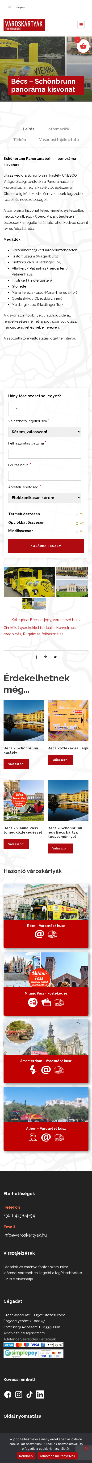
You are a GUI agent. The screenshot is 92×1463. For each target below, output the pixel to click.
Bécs (34, 620)
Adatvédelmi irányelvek (57, 1456)
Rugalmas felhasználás (43, 634)
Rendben (26, 1456)
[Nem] (86, 1448)
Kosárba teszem (45, 546)
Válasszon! (16, 764)
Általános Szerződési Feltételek (30, 1339)
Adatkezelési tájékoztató (24, 1333)
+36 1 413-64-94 (19, 1215)
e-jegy (45, 620)
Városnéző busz (67, 620)
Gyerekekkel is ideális (36, 627)
